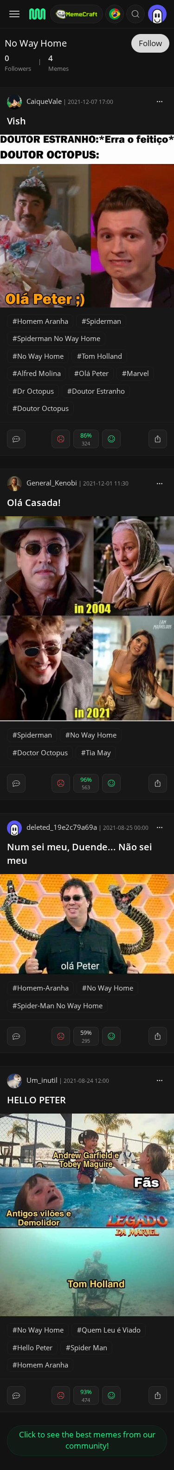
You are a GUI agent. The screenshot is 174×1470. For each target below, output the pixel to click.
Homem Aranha (42, 321)
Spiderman (103, 321)
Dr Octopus (35, 391)
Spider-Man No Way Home (60, 1005)
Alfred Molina (39, 373)
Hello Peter (34, 1347)
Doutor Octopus (43, 408)
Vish (16, 121)
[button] (135, 14)
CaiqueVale (44, 101)
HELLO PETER (36, 1100)
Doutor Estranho (98, 391)
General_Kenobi (51, 482)
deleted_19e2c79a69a (61, 827)
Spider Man (89, 1347)
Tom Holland (102, 356)
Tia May (98, 752)
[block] (159, 101)
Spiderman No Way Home (58, 338)
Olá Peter (94, 373)
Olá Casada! (34, 502)
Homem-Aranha (43, 987)
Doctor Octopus (42, 752)
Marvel (138, 373)
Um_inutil (42, 1080)
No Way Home (40, 356)
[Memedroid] (36, 14)
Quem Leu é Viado (111, 1329)
